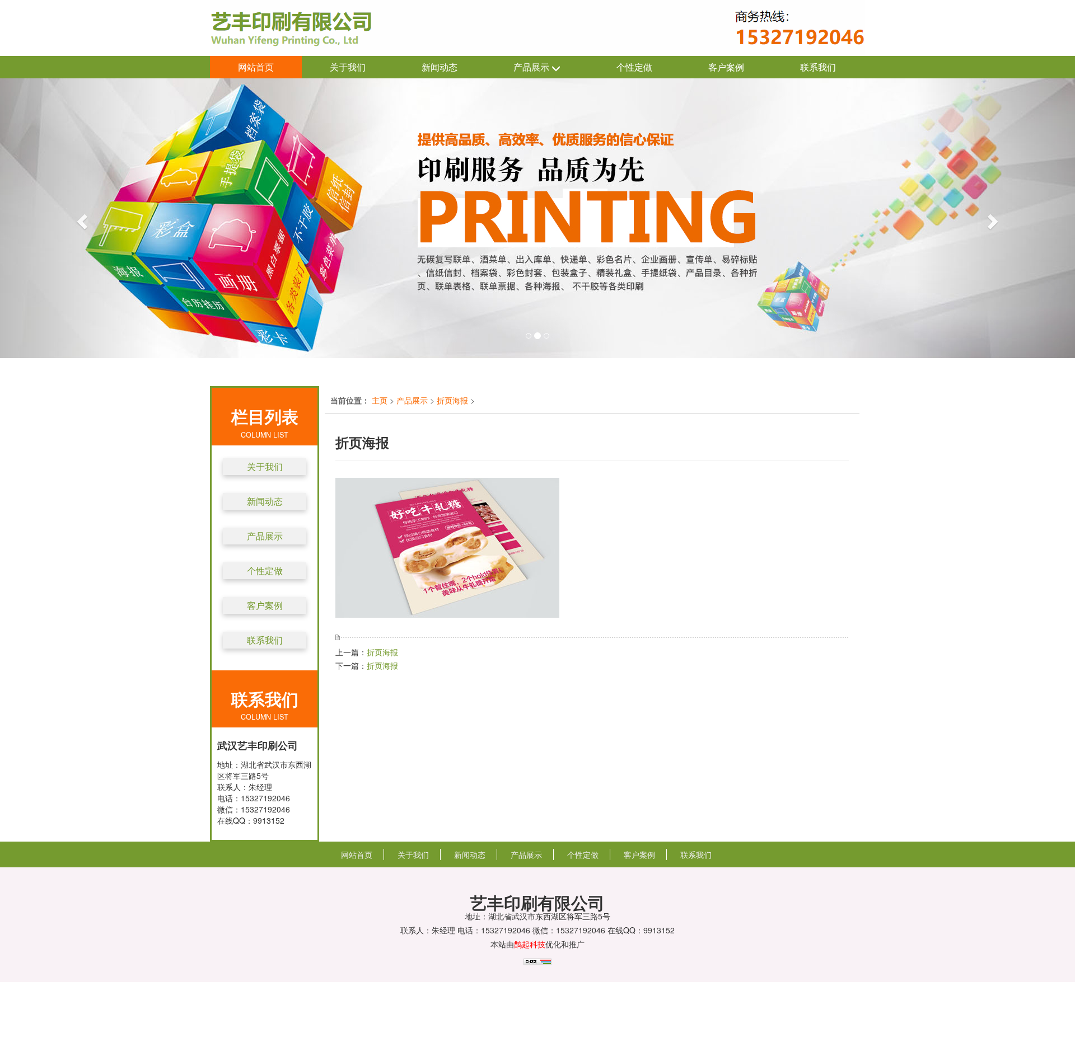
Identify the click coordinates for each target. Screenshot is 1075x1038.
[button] (80, 218)
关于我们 (348, 66)
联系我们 (818, 66)
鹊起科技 (529, 944)
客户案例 (726, 66)
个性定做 (634, 66)
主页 (379, 400)
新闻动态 (439, 66)
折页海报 (452, 400)
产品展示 (532, 66)
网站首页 (256, 66)
